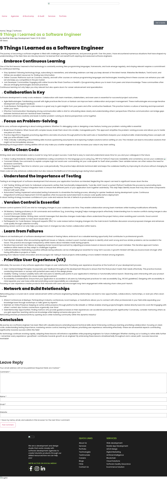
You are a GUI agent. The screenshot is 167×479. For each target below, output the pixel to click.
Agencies (15, 16)
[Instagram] (36, 468)
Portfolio (62, 16)
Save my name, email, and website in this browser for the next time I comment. (36, 420)
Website (3, 412)
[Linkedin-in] (42, 468)
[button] (83, 477)
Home (4, 16)
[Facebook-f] (30, 468)
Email (3, 404)
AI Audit (41, 16)
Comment (5, 372)
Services (51, 16)
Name (3, 396)
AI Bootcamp (28, 16)
